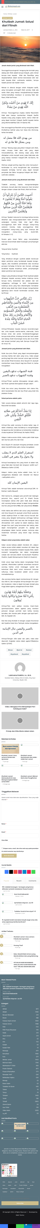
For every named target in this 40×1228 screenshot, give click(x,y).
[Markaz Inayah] (12, 6)
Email (4, 832)
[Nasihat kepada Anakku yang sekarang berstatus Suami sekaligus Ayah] (33, 1133)
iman (11, 650)
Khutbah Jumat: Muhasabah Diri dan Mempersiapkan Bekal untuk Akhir (9, 779)
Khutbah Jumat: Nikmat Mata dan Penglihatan (29, 777)
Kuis (4, 1056)
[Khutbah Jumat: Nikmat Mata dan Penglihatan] (29, 769)
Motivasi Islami (7, 1062)
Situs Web (5, 840)
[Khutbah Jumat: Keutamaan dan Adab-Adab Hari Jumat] (29, 749)
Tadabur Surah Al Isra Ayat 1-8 (25, 911)
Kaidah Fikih (6, 1047)
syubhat (26, 654)
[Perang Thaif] (7, 948)
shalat (28, 1188)
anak (16, 1182)
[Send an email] (18, 30)
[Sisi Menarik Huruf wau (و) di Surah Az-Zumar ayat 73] (20, 1141)
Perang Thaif (18, 945)
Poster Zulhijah (23, 1185)
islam (4, 1185)
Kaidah (5, 1044)
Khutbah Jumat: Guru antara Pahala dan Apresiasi (9, 757)
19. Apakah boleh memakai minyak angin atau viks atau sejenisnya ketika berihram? (20, 921)
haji (28, 1182)
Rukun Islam (6, 1083)
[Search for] (38, 7)
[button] (32, 1225)
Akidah (5, 1012)
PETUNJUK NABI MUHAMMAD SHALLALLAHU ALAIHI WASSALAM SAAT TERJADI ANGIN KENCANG (25, 965)
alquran (10, 1182)
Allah (4, 1182)
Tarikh (4, 1098)
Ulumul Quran (7, 1104)
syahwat (15, 654)
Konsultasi (6, 1053)
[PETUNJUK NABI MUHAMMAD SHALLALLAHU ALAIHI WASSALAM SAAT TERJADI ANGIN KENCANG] (7, 965)
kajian (9, 1185)
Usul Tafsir (6, 1107)
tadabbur (5, 1191)
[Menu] (2, 7)
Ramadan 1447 (7, 1074)
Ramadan (5, 1188)
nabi (15, 1185)
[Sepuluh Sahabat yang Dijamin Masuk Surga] (33, 1141)
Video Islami (6, 1110)
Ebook (4, 1018)
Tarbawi (5, 1095)
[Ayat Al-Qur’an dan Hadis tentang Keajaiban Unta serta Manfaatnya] (7, 1126)
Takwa (5, 1089)
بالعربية (5, 1113)
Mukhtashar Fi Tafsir (9, 1065)
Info (4, 1041)
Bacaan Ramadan (8, 1015)
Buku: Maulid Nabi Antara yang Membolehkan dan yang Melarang (26, 955)
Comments (32, 881)
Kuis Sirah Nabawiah (21, 894)
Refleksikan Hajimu (8, 1077)
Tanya (5, 1092)
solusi (29, 650)
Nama (4, 824)
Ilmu (4, 1038)
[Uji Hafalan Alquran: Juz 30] (7, 905)
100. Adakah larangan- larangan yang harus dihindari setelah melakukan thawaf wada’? (18, 888)
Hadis (4, 1033)
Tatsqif (5, 1101)
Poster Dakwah (7, 1068)
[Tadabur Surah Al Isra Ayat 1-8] (7, 914)
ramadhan (13, 1188)
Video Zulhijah (20, 1191)
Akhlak (5, 1009)
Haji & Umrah (7, 1036)
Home (5, 14)
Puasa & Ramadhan (9, 1071)
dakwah (22, 1182)
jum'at (20, 650)
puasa (31, 1185)
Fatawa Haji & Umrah (9, 1021)
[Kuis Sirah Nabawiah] (7, 896)
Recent (19, 881)
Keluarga (5, 1050)
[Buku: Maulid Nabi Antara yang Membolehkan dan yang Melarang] (7, 956)
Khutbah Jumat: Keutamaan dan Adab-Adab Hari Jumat (29, 757)
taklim (11, 1191)
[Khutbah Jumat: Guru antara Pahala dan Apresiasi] (10, 749)
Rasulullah (21, 1188)
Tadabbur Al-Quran (8, 1086)
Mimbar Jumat (12, 14)
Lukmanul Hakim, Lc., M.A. (10, 30)
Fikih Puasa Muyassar (9, 1030)
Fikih (4, 1027)
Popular (6, 881)
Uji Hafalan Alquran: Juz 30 (23, 903)
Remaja (5, 1080)
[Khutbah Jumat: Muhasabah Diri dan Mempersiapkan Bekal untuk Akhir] (10, 769)
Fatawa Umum (7, 1024)
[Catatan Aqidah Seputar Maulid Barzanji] (7, 1141)
